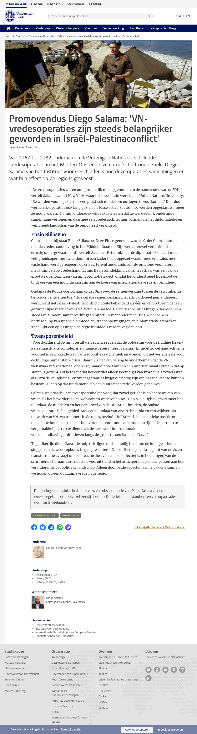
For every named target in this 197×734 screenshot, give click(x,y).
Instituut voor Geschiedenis (52, 629)
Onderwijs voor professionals (22, 674)
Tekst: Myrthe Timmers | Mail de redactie (159, 527)
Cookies (103, 696)
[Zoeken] (149, 16)
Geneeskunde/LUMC (64, 668)
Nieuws (19, 36)
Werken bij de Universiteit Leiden (117, 657)
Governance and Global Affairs (70, 674)
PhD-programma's (15, 668)
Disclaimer (104, 691)
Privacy (102, 702)
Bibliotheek (95, 3)
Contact (103, 708)
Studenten (37, 3)
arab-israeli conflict (45, 515)
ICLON (55, 712)
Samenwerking (113, 28)
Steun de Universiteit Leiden (115, 663)
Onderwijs (43, 28)
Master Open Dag (15, 691)
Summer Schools (15, 679)
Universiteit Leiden (16, 3)
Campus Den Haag (163, 28)
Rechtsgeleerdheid (62, 679)
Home (8, 36)
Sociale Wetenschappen (66, 685)
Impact (102, 674)
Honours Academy (62, 706)
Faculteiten (137, 28)
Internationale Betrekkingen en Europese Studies (65, 632)
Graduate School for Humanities (54, 636)
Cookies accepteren (137, 730)
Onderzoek (22, 28)
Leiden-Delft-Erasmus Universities (118, 679)
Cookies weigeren (172, 730)
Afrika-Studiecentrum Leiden (68, 701)
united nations (70, 515)
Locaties (103, 685)
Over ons (91, 28)
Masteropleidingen (16, 663)
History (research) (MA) (50, 582)
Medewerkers (55, 3)
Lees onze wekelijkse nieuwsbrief (164, 657)
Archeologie (59, 657)
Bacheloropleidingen (17, 657)
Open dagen (12, 685)
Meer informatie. (71, 729)
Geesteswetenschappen (50, 625)
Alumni (102, 668)
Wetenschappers (67, 28)
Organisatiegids (75, 3)
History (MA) (43, 578)
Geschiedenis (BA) (46, 575)
